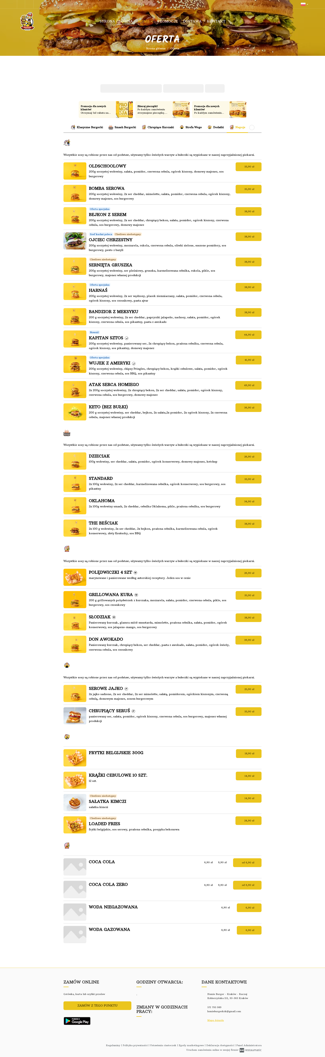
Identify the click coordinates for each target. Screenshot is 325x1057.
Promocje (167, 21)
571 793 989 (214, 1007)
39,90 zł (249, 639)
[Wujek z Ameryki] (74, 364)
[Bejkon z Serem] (74, 215)
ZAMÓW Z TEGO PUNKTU (97, 1005)
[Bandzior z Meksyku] (74, 316)
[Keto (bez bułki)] (74, 411)
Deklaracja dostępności (220, 1045)
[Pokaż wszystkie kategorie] (251, 127)
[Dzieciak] (74, 460)
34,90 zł (249, 501)
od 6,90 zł (248, 862)
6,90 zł (250, 907)
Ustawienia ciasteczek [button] (163, 1045)
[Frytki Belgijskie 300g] (74, 757)
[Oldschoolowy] (74, 170)
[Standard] (74, 483)
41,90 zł (250, 359)
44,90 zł (249, 334)
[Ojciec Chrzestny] (74, 240)
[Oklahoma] (74, 505)
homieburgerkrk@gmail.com (224, 1011)
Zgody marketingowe (192, 1045)
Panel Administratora (249, 1045)
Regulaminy (113, 1045)
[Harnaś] (74, 291)
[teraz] (142, 995)
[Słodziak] (74, 621)
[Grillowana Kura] (74, 599)
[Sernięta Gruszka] (74, 266)
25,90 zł (250, 689)
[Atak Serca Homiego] (74, 389)
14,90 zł (250, 775)
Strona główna (116, 21)
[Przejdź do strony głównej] (39, 21)
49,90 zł (249, 385)
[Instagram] (30, 4)
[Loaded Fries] (74, 824)
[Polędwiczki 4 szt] (74, 577)
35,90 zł (250, 189)
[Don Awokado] (74, 644)
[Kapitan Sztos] (74, 339)
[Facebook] (21, 4)
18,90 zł (250, 753)
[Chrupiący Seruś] (74, 715)
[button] (304, 4)
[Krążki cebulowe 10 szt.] (74, 780)
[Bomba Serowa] (74, 193)
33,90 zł (250, 166)
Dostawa (192, 21)
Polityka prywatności (135, 1045)
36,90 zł (249, 407)
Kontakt (216, 21)
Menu (144, 21)
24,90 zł (249, 820)
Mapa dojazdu (215, 1020)
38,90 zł (250, 211)
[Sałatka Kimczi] (74, 802)
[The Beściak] (74, 528)
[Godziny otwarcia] (147, 994)
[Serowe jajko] (74, 693)
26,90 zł (249, 456)
